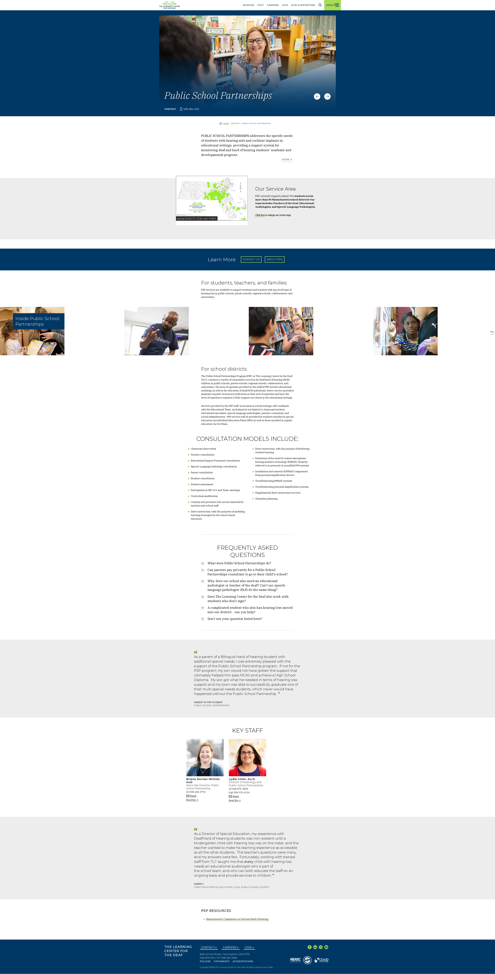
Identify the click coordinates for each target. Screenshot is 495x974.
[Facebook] (309, 947)
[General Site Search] (320, 5)
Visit (260, 5)
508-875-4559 (240, 788)
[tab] (247, 563)
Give (285, 5)
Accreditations (243, 961)
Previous (317, 96)
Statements (221, 961)
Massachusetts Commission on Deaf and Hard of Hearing (237, 919)
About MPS (275, 259)
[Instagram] (320, 947)
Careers (273, 5)
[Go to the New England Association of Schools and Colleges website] (295, 960)
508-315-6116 (242, 792)
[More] (287, 159)
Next (327, 96)
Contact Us (251, 259)
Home (226, 123)
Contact (207, 947)
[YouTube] (326, 947)
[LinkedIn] (315, 947)
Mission (248, 5)
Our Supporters (303, 5)
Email (193, 795)
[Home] (169, 5)
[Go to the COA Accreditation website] (307, 960)
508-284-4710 (191, 109)
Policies (205, 961)
